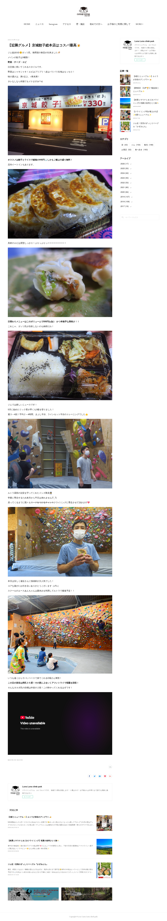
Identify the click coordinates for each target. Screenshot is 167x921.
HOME (27, 24)
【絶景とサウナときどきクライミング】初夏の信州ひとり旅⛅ (33, 840)
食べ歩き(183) (18, 760)
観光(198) (11, 760)
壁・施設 (80, 24)
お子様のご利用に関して (119, 24)
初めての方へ (96, 24)
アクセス (67, 24)
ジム (136, 144)
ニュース (39, 24)
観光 (148, 144)
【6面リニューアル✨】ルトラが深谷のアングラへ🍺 (30, 817)
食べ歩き (141, 149)
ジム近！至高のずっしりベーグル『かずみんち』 (28, 864)
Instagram (53, 24)
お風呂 (126, 149)
